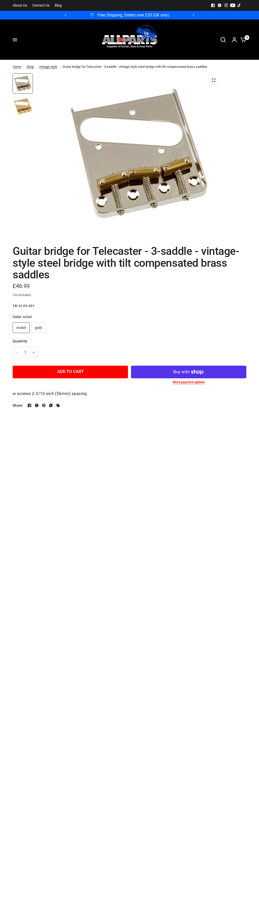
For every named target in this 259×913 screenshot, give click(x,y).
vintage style (48, 67)
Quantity (20, 341)
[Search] (223, 39)
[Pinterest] (44, 405)
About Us (20, 5)
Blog (58, 5)
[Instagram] (226, 5)
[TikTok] (239, 5)
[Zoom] (214, 80)
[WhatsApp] (51, 405)
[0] (242, 39)
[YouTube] (232, 5)
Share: (18, 405)
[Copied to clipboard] (58, 405)
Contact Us (41, 5)
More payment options (189, 382)
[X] (219, 5)
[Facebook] (213, 5)
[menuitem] (21, 5)
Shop (30, 67)
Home (17, 67)
